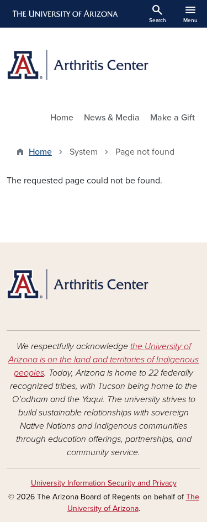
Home (61, 117)
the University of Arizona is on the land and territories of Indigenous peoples (103, 359)
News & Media (112, 117)
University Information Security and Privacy (104, 483)
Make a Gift (172, 117)
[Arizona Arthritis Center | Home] (103, 65)
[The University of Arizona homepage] (64, 14)
